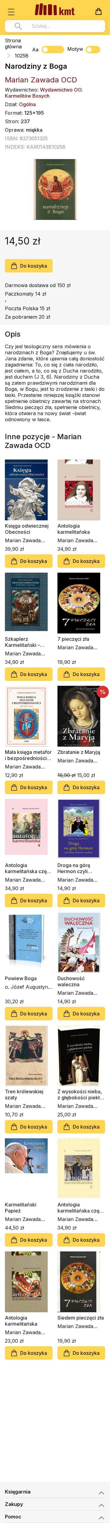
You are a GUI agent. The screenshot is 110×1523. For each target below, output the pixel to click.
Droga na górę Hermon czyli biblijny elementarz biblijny (79, 868)
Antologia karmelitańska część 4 (28, 868)
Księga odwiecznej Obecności (27, 529)
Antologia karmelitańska (73, 529)
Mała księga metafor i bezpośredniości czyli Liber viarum (28, 755)
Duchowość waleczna (71, 981)
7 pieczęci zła (73, 639)
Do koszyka (33, 266)
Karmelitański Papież (20, 1208)
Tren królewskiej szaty (24, 1094)
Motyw (75, 49)
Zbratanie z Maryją (78, 752)
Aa (35, 50)
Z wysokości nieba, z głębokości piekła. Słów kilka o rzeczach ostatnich (80, 1094)
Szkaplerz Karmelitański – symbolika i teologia (28, 642)
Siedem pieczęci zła (80, 1318)
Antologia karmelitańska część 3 (81, 1208)
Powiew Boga (21, 978)
